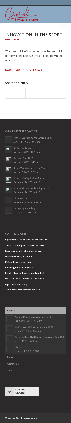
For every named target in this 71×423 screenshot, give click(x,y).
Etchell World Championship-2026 (32, 137)
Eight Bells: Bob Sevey (16, 284)
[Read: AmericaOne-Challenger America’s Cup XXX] (9, 338)
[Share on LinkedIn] (36, 93)
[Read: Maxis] (9, 349)
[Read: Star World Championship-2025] (8, 190)
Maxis (18, 347)
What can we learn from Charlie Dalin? (24, 278)
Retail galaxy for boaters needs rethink (24, 273)
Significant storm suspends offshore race (26, 239)
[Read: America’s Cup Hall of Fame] (8, 180)
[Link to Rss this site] (63, 417)
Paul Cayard (36, 70)
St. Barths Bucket (22, 148)
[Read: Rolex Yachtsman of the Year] (8, 170)
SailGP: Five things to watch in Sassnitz (24, 245)
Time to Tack (21, 198)
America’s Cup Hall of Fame (29, 178)
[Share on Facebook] (15, 93)
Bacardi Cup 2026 (23, 158)
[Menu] (61, 24)
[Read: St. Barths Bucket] (8, 149)
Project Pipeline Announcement (33, 317)
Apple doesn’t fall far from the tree (22, 289)
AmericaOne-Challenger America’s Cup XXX (39, 337)
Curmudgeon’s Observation (19, 267)
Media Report (12, 39)
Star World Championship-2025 (31, 188)
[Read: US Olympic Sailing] (8, 210)
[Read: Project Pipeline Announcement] (9, 318)
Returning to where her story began (23, 250)
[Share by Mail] (56, 93)
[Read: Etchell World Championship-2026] (8, 139)
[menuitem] (61, 23)
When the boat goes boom (18, 256)
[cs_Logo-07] (29, 14)
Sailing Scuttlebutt (24, 234)
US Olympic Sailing (24, 208)
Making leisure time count (18, 262)
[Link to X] (52, 417)
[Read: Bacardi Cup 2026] (8, 160)
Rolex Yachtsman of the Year (29, 168)
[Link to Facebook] (57, 417)
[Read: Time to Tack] (8, 200)
